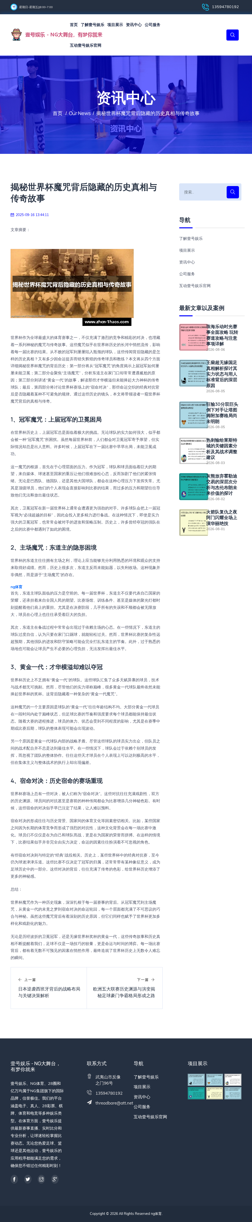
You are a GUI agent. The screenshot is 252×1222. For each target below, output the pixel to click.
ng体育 (156, 1213)
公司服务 (152, 24)
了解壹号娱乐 (92, 24)
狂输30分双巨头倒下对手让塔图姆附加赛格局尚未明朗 (222, 412)
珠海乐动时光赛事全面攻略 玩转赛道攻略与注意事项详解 (222, 335)
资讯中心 (134, 24)
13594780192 (225, 6)
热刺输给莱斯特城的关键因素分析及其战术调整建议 (221, 448)
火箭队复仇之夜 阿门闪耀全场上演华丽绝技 (221, 517)
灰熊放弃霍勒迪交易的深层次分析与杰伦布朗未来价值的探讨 (221, 484)
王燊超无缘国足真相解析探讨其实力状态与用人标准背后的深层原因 (221, 374)
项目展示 (115, 24)
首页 (74, 24)
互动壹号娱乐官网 (85, 45)
